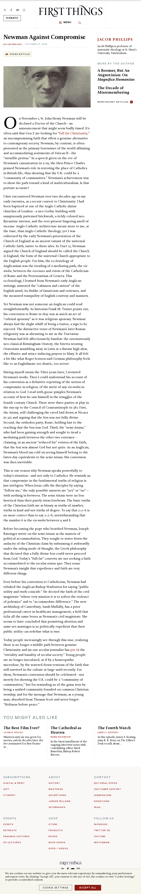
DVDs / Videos (58, 848)
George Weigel (13, 732)
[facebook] (11, 10)
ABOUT (55, 777)
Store (53, 824)
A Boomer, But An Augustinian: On (116, 75)
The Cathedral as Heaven (66, 730)
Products (56, 830)
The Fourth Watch (114, 727)
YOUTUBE (100, 836)
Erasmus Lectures (16, 836)
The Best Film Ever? (21, 727)
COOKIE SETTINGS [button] (55, 888)
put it (74, 650)
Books (53, 836)
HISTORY (54, 783)
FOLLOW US (104, 818)
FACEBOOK (101, 824)
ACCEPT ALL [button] (87, 888)
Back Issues (57, 842)
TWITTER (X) (102, 830)
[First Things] (70, 11)
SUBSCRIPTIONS (16, 777)
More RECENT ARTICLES (113, 102)
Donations (102, 801)
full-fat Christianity (73, 133)
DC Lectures (12, 842)
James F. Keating (108, 732)
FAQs (97, 807)
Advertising (57, 795)
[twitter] (4, 10)
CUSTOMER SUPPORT (107, 789)
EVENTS (9, 818)
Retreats (10, 830)
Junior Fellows (60, 801)
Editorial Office (105, 783)
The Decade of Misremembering (113, 90)
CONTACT (102, 777)
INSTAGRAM (102, 842)
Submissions (103, 795)
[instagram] (24, 10)
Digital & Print (14, 783)
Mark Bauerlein (61, 737)
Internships (57, 807)
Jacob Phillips (12, 44)
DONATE (12, 18)
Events (8, 824)
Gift (6, 789)
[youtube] (17, 10)
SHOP (53, 818)
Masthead (56, 789)
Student (9, 795)
